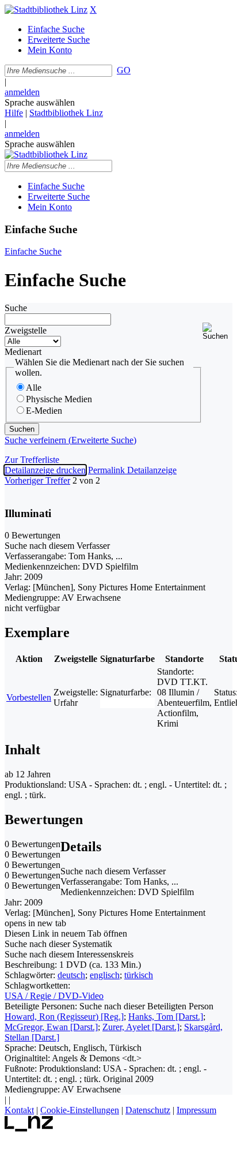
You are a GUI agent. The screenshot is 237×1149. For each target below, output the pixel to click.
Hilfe (14, 113)
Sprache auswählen (40, 102)
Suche (16, 308)
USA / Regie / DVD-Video (54, 996)
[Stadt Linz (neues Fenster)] (29, 1128)
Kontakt (19, 1110)
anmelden (22, 92)
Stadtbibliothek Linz (66, 113)
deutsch (71, 975)
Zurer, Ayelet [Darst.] (140, 1027)
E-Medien (44, 411)
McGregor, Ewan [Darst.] (51, 1027)
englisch (105, 975)
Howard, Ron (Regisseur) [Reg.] (64, 1016)
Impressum (196, 1110)
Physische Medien (59, 399)
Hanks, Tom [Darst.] (165, 1016)
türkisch (138, 975)
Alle (33, 387)
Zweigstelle (26, 330)
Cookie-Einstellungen (79, 1110)
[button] (217, 331)
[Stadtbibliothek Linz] (46, 9)
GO (124, 70)
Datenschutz (147, 1110)
